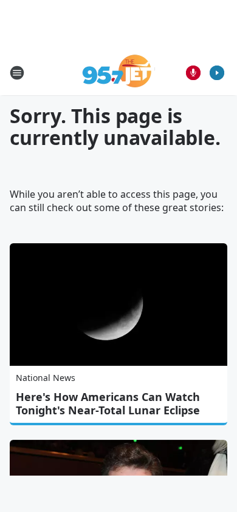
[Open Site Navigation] (17, 73)
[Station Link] (118, 72)
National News (45, 377)
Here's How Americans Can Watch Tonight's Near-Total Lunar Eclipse (108, 403)
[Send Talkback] (193, 73)
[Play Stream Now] (217, 73)
